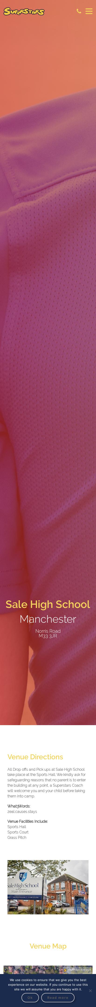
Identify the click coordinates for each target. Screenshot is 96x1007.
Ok (30, 998)
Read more (58, 998)
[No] (90, 990)
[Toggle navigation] (89, 11)
